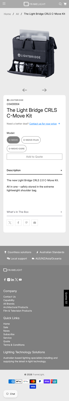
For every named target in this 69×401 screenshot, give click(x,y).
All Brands (8, 303)
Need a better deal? (33, 123)
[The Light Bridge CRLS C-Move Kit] (34, 54)
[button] (34, 170)
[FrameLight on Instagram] (8, 280)
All (17, 14)
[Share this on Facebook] (18, 222)
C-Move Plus (31, 140)
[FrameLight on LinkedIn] (12, 280)
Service (7, 337)
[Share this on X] (10, 222)
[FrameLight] (34, 4)
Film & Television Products (17, 310)
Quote (6, 341)
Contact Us (9, 296)
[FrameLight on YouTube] (20, 280)
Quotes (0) (66, 298)
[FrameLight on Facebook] (4, 280)
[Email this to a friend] (34, 222)
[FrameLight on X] (16, 280)
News (6, 330)
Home (7, 14)
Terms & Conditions (13, 344)
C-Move (13, 140)
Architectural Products (15, 307)
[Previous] (24, 90)
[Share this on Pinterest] (26, 222)
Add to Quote (34, 156)
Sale (5, 327)
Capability (8, 300)
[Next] (44, 90)
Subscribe (8, 334)
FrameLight (38, 374)
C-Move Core (17, 148)
